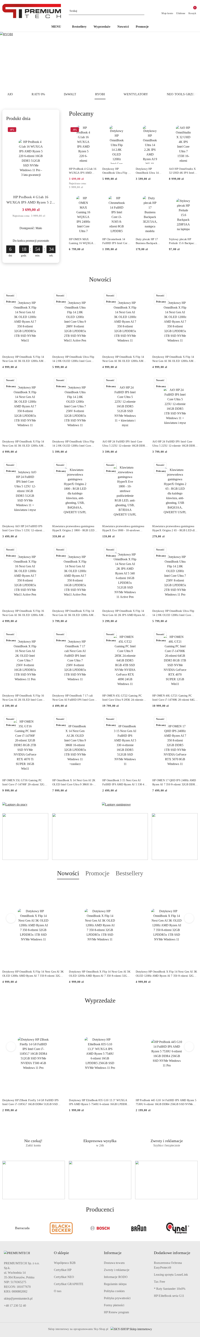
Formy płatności (114, 1305)
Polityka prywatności (117, 1298)
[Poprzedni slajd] (8, 60)
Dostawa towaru (114, 1262)
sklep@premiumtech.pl (18, 1298)
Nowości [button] (68, 873)
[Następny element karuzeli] (196, 1228)
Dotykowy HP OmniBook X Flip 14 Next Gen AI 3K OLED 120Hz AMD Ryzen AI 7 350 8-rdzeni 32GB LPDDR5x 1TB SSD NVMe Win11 (23, 359)
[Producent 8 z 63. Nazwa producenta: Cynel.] (138, 1228)
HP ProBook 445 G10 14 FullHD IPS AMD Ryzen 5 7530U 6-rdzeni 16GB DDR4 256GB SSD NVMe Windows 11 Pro (166, 1102)
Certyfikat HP (62, 1270)
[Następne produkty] (189, 918)
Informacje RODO (116, 1277)
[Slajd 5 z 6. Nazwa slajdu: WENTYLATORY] (100, 60)
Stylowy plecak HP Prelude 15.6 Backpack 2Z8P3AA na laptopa (182, 241)
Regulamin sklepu (115, 1284)
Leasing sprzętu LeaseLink (171, 1274)
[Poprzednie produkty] (11, 918)
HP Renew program (116, 1312)
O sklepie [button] (61, 1253)
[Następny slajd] (191, 60)
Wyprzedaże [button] (100, 1000)
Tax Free (159, 1281)
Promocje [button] (97, 873)
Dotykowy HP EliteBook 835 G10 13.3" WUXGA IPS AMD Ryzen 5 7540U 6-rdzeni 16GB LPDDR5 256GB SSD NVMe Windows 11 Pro (98, 1102)
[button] (58, 27)
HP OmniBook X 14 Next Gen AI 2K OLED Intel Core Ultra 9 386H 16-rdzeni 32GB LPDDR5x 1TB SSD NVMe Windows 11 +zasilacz (74, 782)
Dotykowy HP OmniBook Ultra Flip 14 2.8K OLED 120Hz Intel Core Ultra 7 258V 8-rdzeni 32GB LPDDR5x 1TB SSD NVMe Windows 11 (74, 444)
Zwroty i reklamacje (116, 1270)
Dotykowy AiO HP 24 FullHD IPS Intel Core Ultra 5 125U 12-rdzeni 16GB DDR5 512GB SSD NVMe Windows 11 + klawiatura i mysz (22, 528)
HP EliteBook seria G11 (169, 1295)
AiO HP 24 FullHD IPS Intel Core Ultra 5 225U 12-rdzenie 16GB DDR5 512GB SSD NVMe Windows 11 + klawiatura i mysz (124, 444)
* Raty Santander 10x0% (170, 1288)
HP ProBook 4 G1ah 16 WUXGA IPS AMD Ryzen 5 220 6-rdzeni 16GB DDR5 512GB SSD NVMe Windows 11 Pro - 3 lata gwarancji (30, 200)
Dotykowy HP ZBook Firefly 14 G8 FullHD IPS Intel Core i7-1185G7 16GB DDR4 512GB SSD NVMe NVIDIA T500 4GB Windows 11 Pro (30, 1102)
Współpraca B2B (65, 1262)
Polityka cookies (114, 1291)
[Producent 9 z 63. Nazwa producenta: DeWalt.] (177, 1228)
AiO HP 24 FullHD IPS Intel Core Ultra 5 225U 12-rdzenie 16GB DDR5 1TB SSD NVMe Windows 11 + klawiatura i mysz (174, 444)
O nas (57, 1291)
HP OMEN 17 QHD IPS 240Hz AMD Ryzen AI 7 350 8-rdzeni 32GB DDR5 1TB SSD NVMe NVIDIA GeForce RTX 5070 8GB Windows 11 (174, 782)
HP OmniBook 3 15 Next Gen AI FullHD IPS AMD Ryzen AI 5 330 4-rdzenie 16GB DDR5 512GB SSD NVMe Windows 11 (123, 782)
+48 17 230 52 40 (15, 1305)
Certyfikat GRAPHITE (68, 1284)
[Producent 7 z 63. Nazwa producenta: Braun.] (100, 1228)
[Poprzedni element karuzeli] (4, 1228)
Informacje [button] (112, 1253)
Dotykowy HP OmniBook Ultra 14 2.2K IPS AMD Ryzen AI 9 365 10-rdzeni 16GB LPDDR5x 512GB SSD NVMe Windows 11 (150, 171)
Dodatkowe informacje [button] (172, 1253)
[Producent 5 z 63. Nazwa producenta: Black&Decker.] (22, 1228)
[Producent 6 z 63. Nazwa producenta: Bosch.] (61, 1228)
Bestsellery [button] (129, 873)
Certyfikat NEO (64, 1277)
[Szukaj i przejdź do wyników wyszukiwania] (142, 11)
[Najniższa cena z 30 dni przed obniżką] (48, 216)
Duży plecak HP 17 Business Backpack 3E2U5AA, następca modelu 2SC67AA (147, 241)
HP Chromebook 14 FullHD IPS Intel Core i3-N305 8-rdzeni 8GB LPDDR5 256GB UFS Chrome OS (115, 241)
